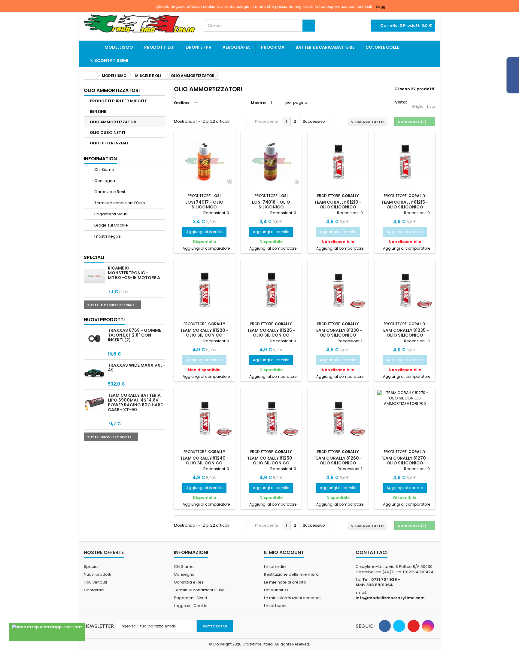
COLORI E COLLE (382, 47)
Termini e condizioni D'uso (119, 203)
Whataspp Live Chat (60, 627)
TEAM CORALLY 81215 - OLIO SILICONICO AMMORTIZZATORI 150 (405, 207)
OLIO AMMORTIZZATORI (114, 122)
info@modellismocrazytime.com (390, 598)
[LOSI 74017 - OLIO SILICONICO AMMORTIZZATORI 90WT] (204, 162)
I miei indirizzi (277, 590)
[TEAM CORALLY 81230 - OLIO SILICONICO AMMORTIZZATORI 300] (338, 290)
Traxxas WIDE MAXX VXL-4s (136, 367)
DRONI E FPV (198, 47)
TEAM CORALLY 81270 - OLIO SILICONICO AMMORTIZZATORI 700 (404, 463)
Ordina (181, 103)
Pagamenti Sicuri (110, 214)
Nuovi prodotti (104, 319)
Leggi (381, 6)
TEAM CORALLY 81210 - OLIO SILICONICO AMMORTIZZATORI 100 (338, 207)
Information (100, 158)
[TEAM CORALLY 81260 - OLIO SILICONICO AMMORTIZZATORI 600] (338, 418)
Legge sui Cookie (110, 225)
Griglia (417, 106)
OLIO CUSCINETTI (107, 132)
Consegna (104, 180)
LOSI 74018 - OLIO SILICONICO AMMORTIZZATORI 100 (271, 207)
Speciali (94, 257)
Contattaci (94, 590)
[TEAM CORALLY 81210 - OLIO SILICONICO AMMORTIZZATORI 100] (338, 162)
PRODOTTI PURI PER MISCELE (118, 101)
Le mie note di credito (285, 582)
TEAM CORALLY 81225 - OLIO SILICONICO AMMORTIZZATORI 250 (271, 335)
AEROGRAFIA (236, 47)
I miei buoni (275, 605)
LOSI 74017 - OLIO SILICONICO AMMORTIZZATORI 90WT (204, 207)
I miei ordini (275, 566)
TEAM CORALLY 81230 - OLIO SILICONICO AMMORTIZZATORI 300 (338, 335)
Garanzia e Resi (109, 192)
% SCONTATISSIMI (109, 60)
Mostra (258, 103)
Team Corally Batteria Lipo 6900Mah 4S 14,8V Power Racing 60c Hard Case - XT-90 (136, 402)
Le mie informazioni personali (292, 598)
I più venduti (95, 582)
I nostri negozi (107, 236)
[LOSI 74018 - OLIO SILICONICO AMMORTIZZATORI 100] (271, 162)
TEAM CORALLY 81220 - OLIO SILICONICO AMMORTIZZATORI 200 (204, 335)
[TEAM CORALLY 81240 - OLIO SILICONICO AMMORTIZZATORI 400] (204, 418)
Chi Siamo (103, 169)
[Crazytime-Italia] (139, 23)
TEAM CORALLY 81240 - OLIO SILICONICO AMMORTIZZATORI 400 (204, 463)
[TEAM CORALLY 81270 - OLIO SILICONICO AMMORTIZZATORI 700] (405, 418)
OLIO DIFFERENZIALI (109, 143)
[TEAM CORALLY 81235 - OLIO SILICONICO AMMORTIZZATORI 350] (405, 290)
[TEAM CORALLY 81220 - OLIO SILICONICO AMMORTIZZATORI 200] (204, 290)
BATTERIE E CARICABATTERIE (325, 47)
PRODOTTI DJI (159, 47)
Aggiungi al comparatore (206, 248)
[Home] (91, 47)
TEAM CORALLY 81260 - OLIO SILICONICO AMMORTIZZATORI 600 (338, 463)
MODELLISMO (119, 47)
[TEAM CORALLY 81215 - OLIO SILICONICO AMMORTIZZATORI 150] (405, 162)
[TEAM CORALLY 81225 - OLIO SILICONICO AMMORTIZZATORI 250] (271, 290)
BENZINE (98, 111)
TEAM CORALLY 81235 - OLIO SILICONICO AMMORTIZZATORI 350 (404, 335)
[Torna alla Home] (90, 75)
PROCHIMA (272, 47)
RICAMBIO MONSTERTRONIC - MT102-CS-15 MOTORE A (134, 273)
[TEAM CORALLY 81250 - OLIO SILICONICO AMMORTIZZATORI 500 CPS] (271, 418)
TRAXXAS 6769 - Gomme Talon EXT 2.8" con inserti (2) (134, 335)
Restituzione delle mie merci (291, 574)
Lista (431, 106)
